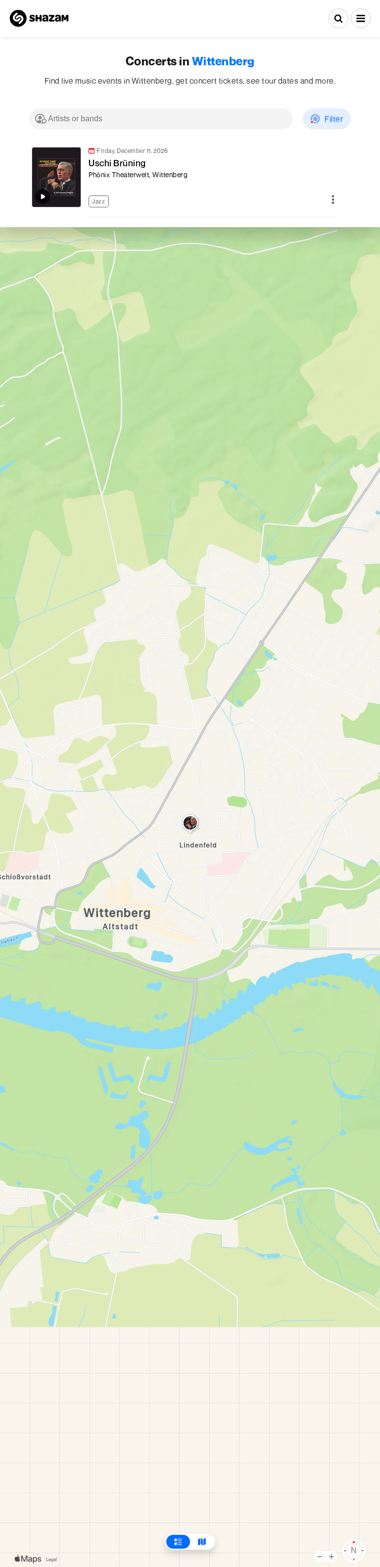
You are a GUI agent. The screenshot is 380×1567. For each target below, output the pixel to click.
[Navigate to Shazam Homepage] (39, 18)
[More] (333, 200)
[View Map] (202, 1542)
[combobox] (161, 119)
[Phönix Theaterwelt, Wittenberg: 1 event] (190, 825)
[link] (182, 177)
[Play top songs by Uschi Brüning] (42, 196)
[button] (361, 18)
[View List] (178, 1542)
